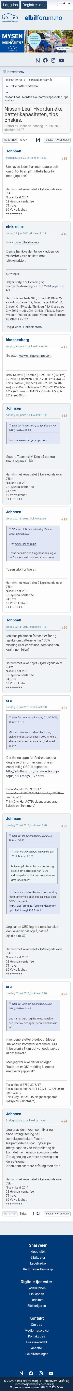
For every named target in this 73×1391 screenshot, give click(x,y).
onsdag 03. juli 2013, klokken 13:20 (26, 993)
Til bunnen (10, 140)
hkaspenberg (17, 339)
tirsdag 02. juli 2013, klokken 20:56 (26, 518)
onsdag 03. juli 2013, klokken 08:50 (26, 707)
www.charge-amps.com (35, 356)
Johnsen (13, 151)
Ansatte (36, 1348)
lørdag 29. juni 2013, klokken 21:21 (26, 233)
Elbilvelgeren (36, 1306)
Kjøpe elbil (37, 1252)
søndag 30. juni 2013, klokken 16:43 (26, 415)
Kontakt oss (36, 1336)
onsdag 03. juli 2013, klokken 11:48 (26, 825)
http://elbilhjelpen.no (51, 286)
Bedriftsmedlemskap (38, 1269)
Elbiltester (38, 1257)
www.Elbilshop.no (26, 242)
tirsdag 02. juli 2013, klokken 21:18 (26, 626)
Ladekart (36, 1300)
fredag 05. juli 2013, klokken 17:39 (25, 1120)
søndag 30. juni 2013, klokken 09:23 (26, 346)
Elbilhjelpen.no (32, 327)
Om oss (36, 1325)
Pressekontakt (36, 1342)
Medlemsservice (37, 1330)
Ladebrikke (38, 1263)
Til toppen (10, 1213)
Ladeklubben (36, 1288)
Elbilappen (36, 1294)
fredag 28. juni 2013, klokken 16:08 (26, 157)
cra (9, 700)
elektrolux (15, 226)
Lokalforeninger (36, 1354)
